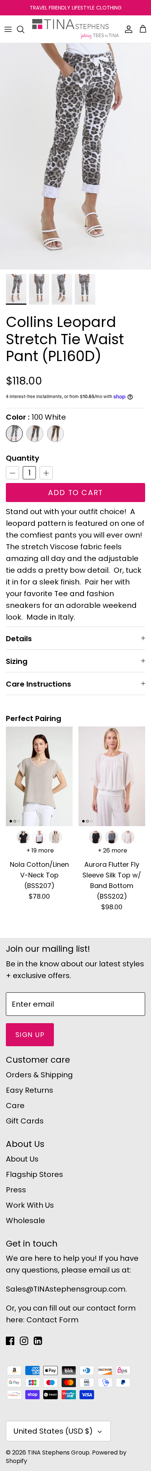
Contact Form (52, 1320)
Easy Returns (29, 1090)
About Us (22, 1159)
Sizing (16, 661)
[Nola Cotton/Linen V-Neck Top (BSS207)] (39, 776)
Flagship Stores (34, 1174)
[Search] (24, 29)
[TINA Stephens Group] (75, 29)
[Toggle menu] (8, 29)
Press (16, 1190)
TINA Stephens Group (58, 1452)
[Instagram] (24, 1341)
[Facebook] (10, 1341)
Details (19, 639)
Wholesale (25, 1220)
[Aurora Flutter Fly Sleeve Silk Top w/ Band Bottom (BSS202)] (111, 776)
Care (15, 1105)
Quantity (22, 458)
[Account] (127, 29)
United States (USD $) (53, 1431)
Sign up (29, 1034)
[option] (75, 156)
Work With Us (30, 1205)
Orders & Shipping (39, 1075)
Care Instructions (38, 684)
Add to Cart (75, 492)
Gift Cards (25, 1121)
